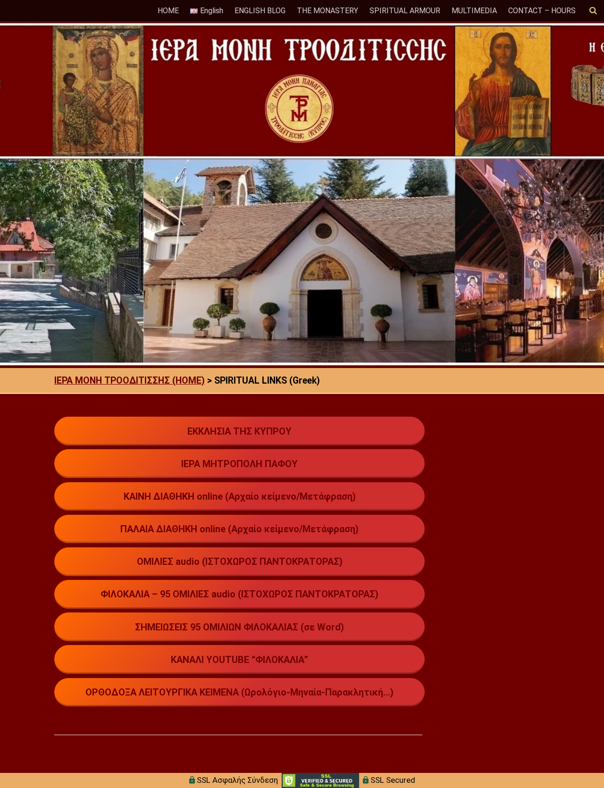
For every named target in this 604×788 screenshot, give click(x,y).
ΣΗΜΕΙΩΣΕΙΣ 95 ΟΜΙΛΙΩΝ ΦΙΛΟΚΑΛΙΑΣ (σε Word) (239, 627)
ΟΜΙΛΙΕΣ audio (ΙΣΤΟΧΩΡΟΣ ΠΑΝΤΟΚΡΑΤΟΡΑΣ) (240, 561)
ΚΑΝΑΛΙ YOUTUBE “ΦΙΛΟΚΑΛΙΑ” (239, 659)
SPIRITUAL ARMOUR (404, 10)
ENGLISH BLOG (260, 10)
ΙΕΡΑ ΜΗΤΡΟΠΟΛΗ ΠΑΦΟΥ (239, 463)
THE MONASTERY (327, 10)
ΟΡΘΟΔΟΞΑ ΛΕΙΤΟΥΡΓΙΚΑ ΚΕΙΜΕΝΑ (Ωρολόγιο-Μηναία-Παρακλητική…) (239, 692)
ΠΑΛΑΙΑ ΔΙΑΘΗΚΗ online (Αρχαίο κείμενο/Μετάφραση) (239, 529)
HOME (168, 10)
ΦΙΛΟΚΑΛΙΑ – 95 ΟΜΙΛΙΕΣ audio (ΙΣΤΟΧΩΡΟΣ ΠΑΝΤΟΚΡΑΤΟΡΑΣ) (239, 594)
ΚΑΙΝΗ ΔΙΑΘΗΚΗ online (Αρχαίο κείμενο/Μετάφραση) (240, 496)
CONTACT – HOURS (542, 10)
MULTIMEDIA (474, 10)
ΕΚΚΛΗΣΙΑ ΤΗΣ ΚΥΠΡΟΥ (239, 431)
